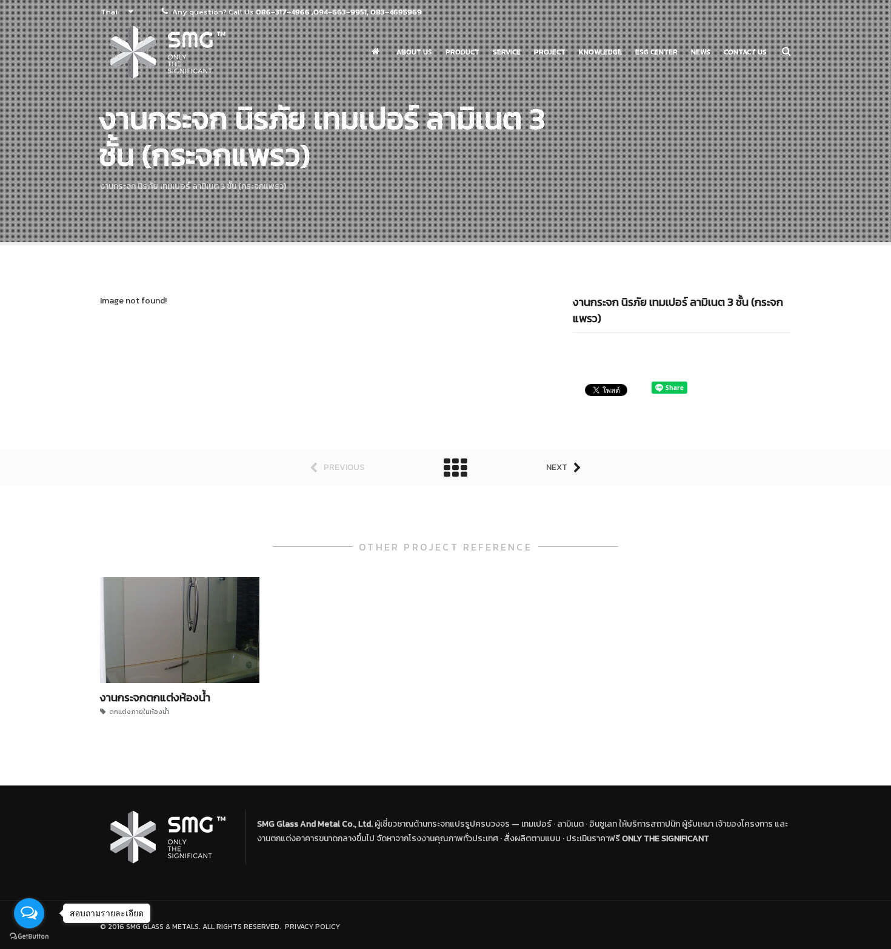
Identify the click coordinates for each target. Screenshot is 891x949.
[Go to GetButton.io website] (29, 937)
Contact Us (745, 52)
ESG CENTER (656, 52)
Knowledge (600, 52)
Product (462, 52)
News (700, 52)
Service (507, 52)
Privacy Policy (310, 926)
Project (550, 52)
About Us (414, 52)
